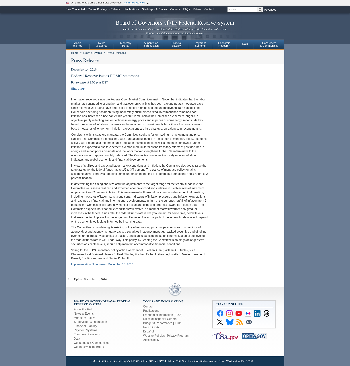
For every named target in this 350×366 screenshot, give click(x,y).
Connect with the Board (89, 346)
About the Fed (83, 309)
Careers (175, 9)
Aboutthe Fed (77, 44)
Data (245, 43)
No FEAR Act (151, 327)
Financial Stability (85, 326)
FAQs (186, 9)
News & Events (92, 52)
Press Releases (116, 52)
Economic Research (87, 334)
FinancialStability (176, 44)
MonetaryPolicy (125, 44)
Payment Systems (85, 330)
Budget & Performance (157, 323)
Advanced (270, 9)
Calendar (116, 9)
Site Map (147, 9)
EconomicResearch (224, 44)
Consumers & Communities (269, 44)
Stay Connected (75, 9)
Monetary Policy (84, 317)
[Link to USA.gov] (227, 335)
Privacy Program (177, 335)
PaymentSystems (200, 44)
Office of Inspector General (160, 318)
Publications (132, 9)
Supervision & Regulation (90, 321)
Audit (177, 323)
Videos (197, 9)
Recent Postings (98, 9)
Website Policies (154, 335)
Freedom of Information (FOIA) (162, 314)
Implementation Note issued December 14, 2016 (102, 264)
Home (74, 52)
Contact (209, 9)
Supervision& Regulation (151, 44)
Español (148, 331)
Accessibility (151, 339)
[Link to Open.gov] (256, 335)
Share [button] (75, 88)
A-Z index (161, 9)
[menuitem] (78, 45)
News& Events (101, 44)
